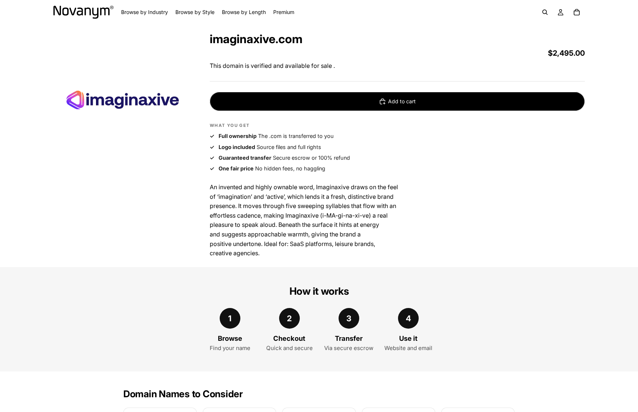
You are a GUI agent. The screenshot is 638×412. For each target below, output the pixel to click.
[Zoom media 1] (122, 100)
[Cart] (577, 12)
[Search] (545, 12)
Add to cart (402, 101)
